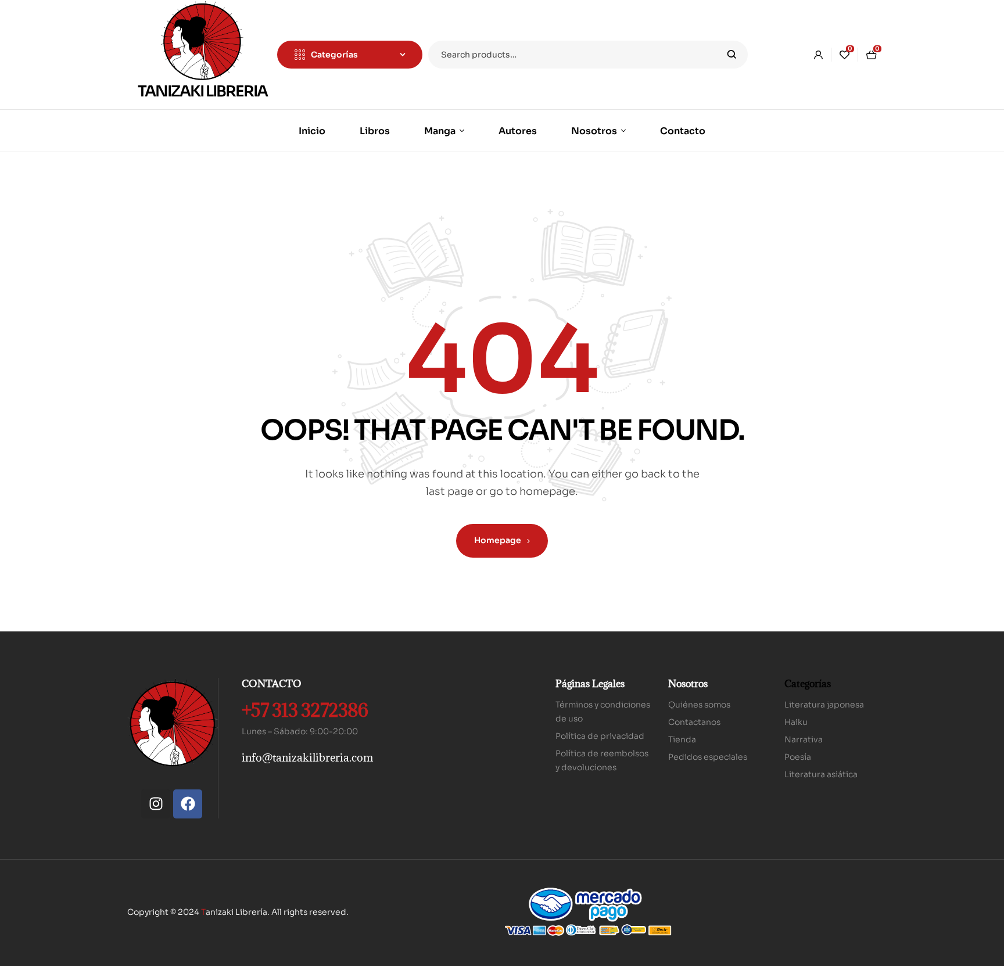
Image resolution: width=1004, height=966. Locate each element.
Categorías (807, 683)
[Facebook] (187, 803)
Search (732, 55)
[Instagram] (155, 803)
